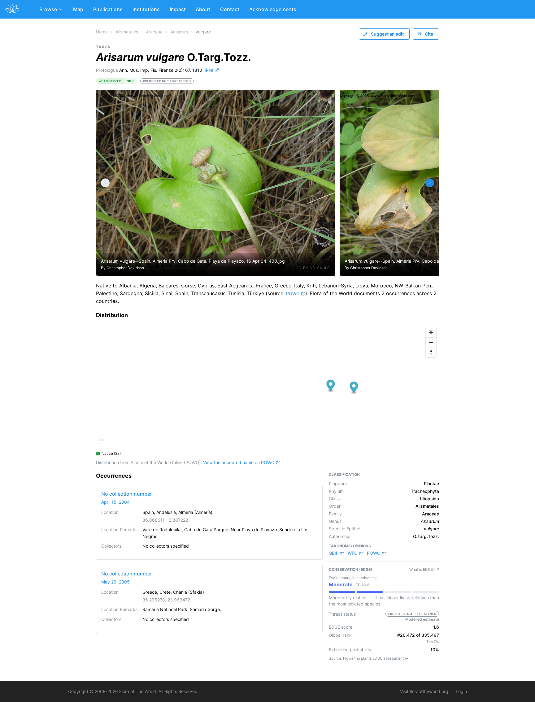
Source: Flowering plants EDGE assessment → (368, 658)
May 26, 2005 (115, 581)
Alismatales (126, 31)
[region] (267, 386)
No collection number (126, 494)
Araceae (154, 31)
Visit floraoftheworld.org (424, 691)
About (203, 9)
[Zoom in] (431, 332)
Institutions (146, 9)
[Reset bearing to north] (431, 352)
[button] (331, 386)
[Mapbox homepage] (101, 442)
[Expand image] (325, 99)
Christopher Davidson (125, 267)
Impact (178, 9)
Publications (108, 9)
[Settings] (105, 183)
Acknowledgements (272, 9)
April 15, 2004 (115, 502)
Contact (229, 9)
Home (102, 31)
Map (78, 9)
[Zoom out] (431, 342)
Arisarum (179, 31)
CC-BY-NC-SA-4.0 (313, 267)
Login (461, 691)
